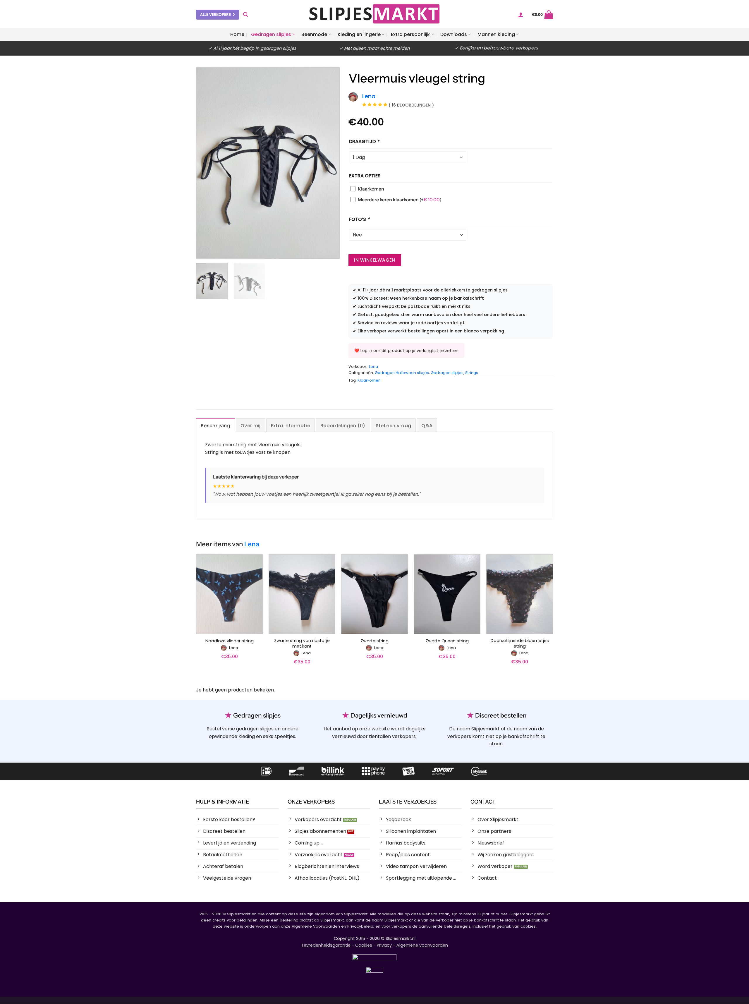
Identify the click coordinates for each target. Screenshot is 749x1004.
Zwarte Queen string (447, 641)
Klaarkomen (371, 189)
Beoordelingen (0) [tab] (342, 425)
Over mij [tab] (250, 425)
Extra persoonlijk (410, 34)
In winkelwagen (374, 260)
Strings (471, 372)
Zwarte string (375, 641)
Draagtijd (364, 141)
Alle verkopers (215, 14)
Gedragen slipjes (271, 34)
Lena (373, 366)
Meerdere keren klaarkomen (400, 199)
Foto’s (359, 219)
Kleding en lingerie (359, 34)
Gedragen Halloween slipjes (402, 372)
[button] (245, 14)
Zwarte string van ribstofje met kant (302, 643)
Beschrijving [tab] (215, 425)
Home (237, 34)
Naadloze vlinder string (229, 641)
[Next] (329, 163)
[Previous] (206, 163)
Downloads (453, 34)
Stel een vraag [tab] (393, 425)
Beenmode (314, 34)
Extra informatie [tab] (290, 425)
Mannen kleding (496, 34)
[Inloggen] (521, 14)
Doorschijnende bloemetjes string (520, 643)
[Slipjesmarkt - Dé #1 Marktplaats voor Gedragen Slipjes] (374, 14)
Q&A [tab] (426, 425)
